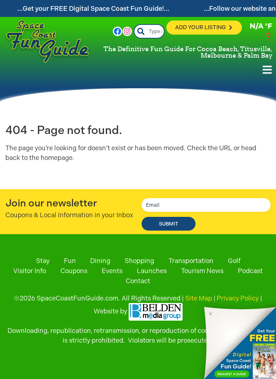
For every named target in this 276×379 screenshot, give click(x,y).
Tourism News (202, 271)
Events (112, 271)
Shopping (139, 260)
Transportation (191, 260)
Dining (100, 260)
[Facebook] (117, 31)
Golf (234, 260)
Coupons (73, 271)
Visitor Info (29, 271)
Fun (70, 260)
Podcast (250, 271)
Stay (43, 260)
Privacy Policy (238, 298)
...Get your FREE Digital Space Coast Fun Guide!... (93, 8)
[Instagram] (127, 31)
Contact (138, 281)
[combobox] (149, 31)
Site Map (198, 298)
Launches (152, 271)
